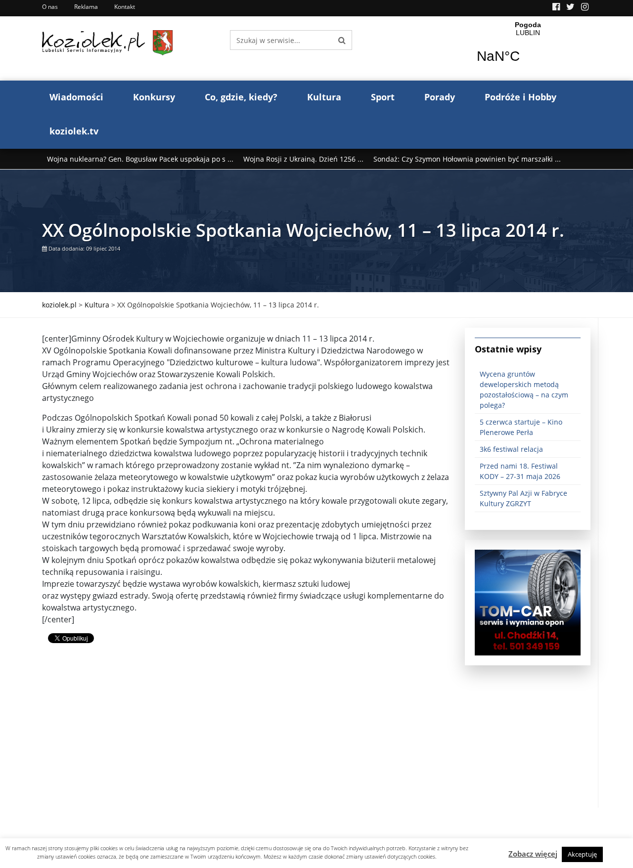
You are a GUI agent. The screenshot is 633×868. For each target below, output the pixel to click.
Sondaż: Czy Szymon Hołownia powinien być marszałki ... (467, 159)
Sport (383, 97)
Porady (439, 97)
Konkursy (154, 97)
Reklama (86, 6)
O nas (50, 6)
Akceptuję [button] (582, 854)
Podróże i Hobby (520, 97)
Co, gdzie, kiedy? (241, 97)
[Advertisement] (246, 738)
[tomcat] (528, 602)
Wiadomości (76, 97)
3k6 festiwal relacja (511, 449)
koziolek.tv (73, 131)
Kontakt (124, 6)
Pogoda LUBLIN (528, 48)
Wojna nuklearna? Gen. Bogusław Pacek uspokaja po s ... (140, 159)
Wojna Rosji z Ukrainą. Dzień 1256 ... (303, 159)
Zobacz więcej (532, 854)
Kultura (324, 97)
